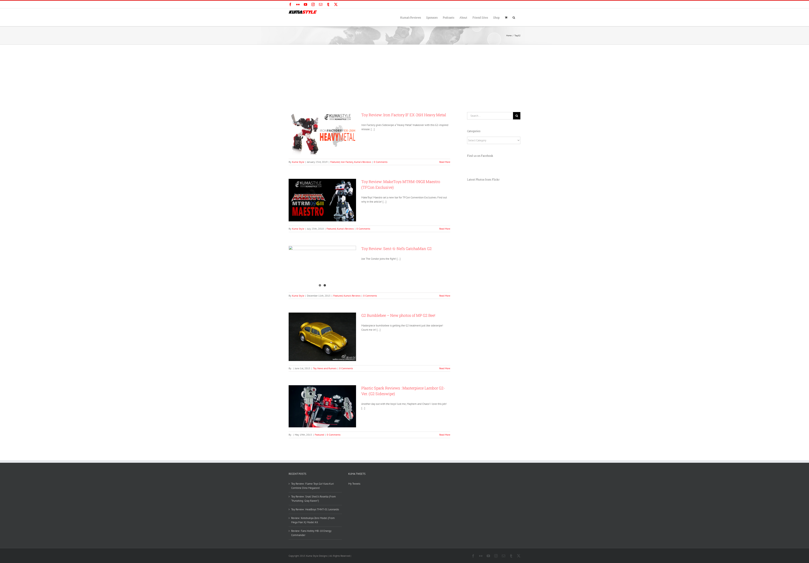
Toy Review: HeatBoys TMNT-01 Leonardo (315, 509)
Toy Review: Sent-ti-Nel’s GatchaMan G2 (396, 248)
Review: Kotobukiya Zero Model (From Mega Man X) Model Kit (313, 520)
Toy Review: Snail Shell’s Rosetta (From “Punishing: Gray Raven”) (313, 499)
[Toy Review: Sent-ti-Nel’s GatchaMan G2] (322, 267)
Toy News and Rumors (324, 368)
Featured (335, 161)
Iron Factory (347, 161)
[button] (514, 17)
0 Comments (380, 161)
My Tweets (354, 483)
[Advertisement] (404, 76)
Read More (444, 161)
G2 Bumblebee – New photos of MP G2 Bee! (398, 315)
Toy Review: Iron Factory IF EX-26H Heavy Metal (403, 114)
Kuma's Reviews (362, 161)
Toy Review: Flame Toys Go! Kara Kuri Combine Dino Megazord (312, 486)
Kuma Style (298, 161)
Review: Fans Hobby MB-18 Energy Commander (311, 533)
